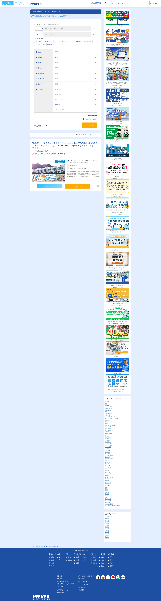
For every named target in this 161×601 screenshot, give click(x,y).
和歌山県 (95, 563)
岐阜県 (85, 556)
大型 (73, 41)
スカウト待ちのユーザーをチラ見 (19, 3)
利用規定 (59, 578)
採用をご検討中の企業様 (85, 576)
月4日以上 (108, 438)
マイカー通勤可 (109, 504)
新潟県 (107, 522)
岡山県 (102, 559)
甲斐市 (107, 538)
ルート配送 (108, 427)
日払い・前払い (109, 477)
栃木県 (60, 557)
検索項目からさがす (62, 590)
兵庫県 (94, 560)
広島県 (102, 560)
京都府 (94, 557)
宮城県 (52, 560)
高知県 (102, 568)
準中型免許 (78, 41)
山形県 (52, 563)
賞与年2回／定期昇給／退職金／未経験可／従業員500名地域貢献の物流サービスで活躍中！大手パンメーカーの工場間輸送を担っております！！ (64, 145)
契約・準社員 (108, 408)
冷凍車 (107, 422)
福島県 (52, 565)
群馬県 (60, 559)
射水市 (107, 533)
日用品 (107, 494)
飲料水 (107, 492)
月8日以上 (108, 442)
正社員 (107, 401)
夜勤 (44, 44)
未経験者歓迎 (108, 413)
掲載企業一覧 (60, 592)
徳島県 (102, 563)
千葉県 (69, 557)
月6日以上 (108, 437)
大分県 (111, 562)
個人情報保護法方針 (62, 581)
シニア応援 (108, 447)
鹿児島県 (112, 565)
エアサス (107, 435)
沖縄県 (111, 566)
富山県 (107, 532)
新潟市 (107, 523)
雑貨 (106, 495)
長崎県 (111, 559)
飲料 (106, 489)
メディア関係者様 (83, 584)
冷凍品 (107, 432)
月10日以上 (108, 485)
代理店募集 (81, 590)
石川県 (107, 528)
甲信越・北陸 (108, 517)
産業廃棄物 (49, 44)
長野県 (107, 518)
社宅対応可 (108, 484)
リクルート (60, 586)
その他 (107, 448)
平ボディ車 (108, 499)
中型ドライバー (48, 41)
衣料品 (107, 497)
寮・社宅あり (108, 445)
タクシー (107, 452)
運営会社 (59, 576)
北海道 (52, 556)
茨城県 (60, 556)
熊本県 (111, 560)
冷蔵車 (107, 470)
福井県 (77, 560)
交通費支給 (108, 410)
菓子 (106, 490)
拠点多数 (107, 462)
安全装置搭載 (108, 433)
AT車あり (107, 440)
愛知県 (85, 559)
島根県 (102, 557)
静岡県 (85, 557)
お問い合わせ (81, 587)
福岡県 (111, 556)
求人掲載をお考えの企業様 (7, 3)
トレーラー (56, 41)
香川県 (102, 565)
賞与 (106, 403)
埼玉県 (69, 556)
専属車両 (107, 453)
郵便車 (107, 480)
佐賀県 (111, 557)
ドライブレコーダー (110, 417)
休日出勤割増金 (109, 430)
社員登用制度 (108, 482)
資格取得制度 (108, 428)
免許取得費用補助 (110, 425)
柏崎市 (107, 527)
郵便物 (107, 479)
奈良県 (94, 562)
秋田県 (52, 562)
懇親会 (107, 460)
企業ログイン (153, 3)
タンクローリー (65, 41)
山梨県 (107, 535)
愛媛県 (102, 566)
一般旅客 (107, 450)
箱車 (106, 469)
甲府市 (107, 537)
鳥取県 (102, 556)
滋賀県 (94, 556)
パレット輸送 (108, 474)
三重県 (85, 560)
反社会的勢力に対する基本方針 (66, 584)
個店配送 (107, 465)
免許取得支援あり (88, 41)
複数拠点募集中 (109, 458)
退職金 (107, 405)
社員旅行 (107, 463)
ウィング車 (108, 500)
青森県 (52, 557)
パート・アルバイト (110, 406)
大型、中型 (37, 44)
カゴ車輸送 (108, 472)
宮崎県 (111, 563)
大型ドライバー (38, 41)
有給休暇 (107, 415)
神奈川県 (70, 560)
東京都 (69, 559)
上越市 (107, 525)
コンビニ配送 (108, 443)
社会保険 (107, 502)
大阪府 (94, 559)
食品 (106, 423)
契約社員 (107, 457)
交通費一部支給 (109, 455)
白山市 (107, 530)
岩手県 (52, 559)
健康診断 (107, 420)
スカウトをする (82, 581)
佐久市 (107, 520)
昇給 (106, 411)
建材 (106, 487)
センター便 (108, 467)
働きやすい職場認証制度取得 (112, 505)
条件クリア (93, 115)
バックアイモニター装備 (111, 418)
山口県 (102, 562)
